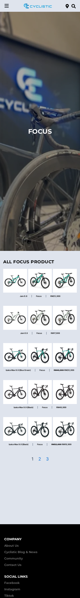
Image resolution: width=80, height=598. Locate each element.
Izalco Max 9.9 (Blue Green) (18, 370)
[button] (6, 5)
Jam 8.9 (23, 296)
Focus (39, 296)
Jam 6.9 (24, 333)
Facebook (12, 583)
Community (13, 558)
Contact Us (12, 565)
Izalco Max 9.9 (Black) (23, 407)
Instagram (12, 589)
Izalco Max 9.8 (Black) (18, 444)
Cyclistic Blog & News (20, 552)
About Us (11, 546)
